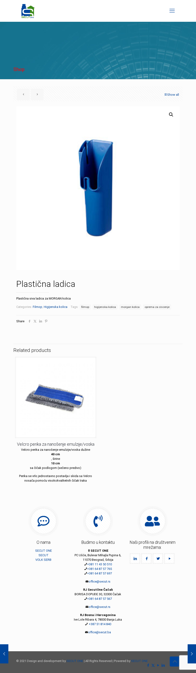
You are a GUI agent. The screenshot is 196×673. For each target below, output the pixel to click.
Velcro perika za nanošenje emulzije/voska (55, 444)
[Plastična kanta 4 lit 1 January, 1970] (192, 653)
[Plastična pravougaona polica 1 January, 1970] (4, 653)
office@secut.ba (99, 632)
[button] (171, 114)
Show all (173, 94)
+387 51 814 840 (99, 624)
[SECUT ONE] (28, 11)
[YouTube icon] (158, 665)
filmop (85, 307)
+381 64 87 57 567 (99, 599)
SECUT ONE (43, 550)
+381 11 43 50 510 (99, 564)
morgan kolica (130, 307)
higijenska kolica (105, 307)
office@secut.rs (99, 581)
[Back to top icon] (175, 661)
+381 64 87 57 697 (99, 573)
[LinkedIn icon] (163, 665)
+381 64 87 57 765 (99, 569)
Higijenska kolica (55, 307)
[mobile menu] (172, 11)
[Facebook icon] (148, 665)
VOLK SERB (43, 560)
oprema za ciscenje (157, 307)
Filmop (37, 307)
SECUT (43, 555)
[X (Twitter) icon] (153, 665)
